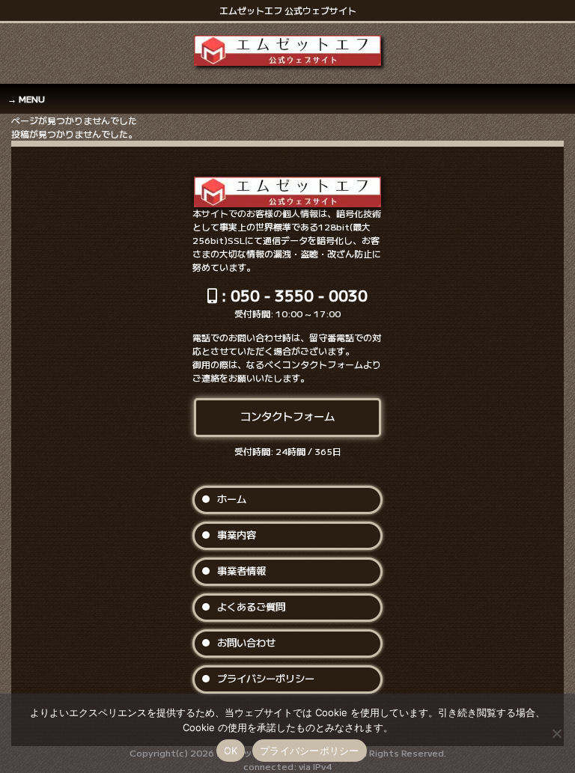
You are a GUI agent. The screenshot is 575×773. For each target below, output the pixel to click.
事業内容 (236, 535)
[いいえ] (556, 733)
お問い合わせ (246, 642)
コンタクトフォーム (287, 416)
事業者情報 (241, 570)
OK (231, 751)
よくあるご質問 (251, 606)
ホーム (231, 499)
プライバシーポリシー (265, 678)
